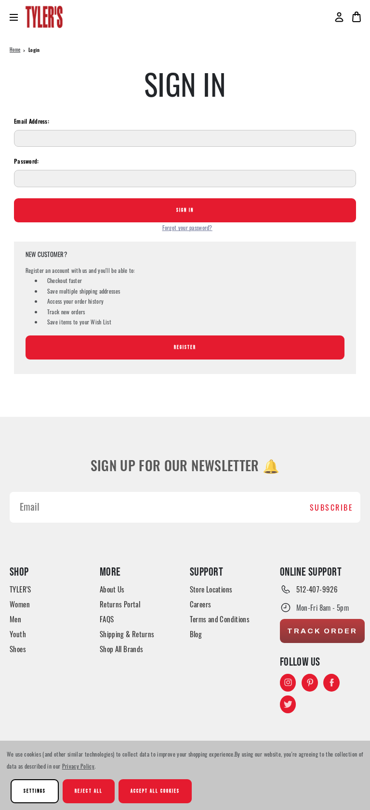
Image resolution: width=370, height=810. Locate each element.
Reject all (88, 791)
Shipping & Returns (127, 634)
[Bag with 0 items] (356, 17)
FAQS (107, 619)
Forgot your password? (187, 227)
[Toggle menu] (18, 17)
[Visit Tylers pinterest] (309, 682)
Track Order (322, 631)
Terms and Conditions (220, 619)
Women (20, 604)
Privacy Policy (78, 766)
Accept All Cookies (155, 791)
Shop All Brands (122, 648)
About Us (112, 589)
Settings (35, 791)
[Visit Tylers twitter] (288, 704)
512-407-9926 (317, 589)
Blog (196, 634)
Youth (18, 634)
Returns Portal (120, 604)
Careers (200, 604)
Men (15, 619)
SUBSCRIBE (332, 507)
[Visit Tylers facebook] (331, 682)
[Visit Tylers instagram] (288, 682)
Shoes (18, 648)
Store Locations (211, 589)
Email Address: (31, 122)
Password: (26, 162)
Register (185, 347)
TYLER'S (20, 589)
